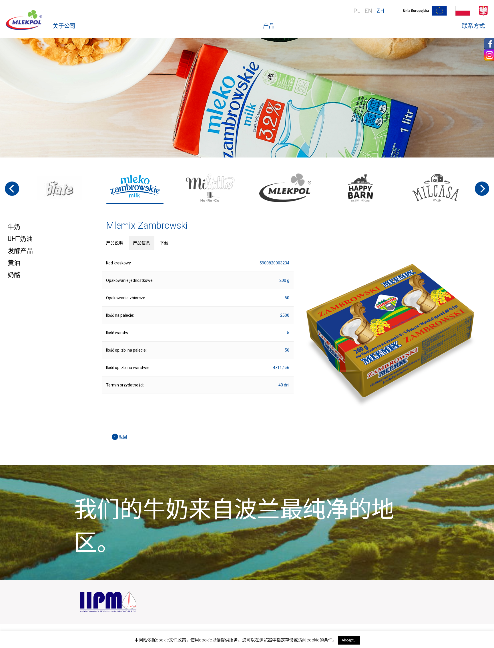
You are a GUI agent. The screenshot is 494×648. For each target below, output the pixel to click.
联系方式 (473, 26)
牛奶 (14, 226)
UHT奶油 (20, 238)
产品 (268, 26)
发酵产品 (20, 250)
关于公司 (64, 26)
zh (381, 10)
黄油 (14, 262)
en (368, 10)
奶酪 (14, 274)
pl (356, 10)
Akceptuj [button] (349, 640)
